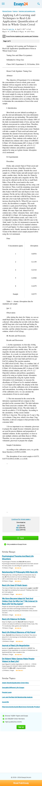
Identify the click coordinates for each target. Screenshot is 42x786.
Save (22, 538)
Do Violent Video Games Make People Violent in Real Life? (18, 660)
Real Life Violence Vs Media (13, 619)
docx (17, 529)
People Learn (7, 692)
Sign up (21, 727)
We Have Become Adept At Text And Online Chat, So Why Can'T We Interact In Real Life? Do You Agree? (19, 601)
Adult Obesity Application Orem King (15, 683)
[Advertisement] (21, 487)
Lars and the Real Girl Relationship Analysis (17, 697)
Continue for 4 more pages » (21, 519)
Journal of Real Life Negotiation (15, 645)
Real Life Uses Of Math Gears (14, 585)
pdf (17, 527)
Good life (5, 702)
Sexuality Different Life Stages (13, 687)
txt (18, 525)
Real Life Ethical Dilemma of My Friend (18, 632)
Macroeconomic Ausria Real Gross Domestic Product (21, 707)
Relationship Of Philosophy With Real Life (20, 572)
